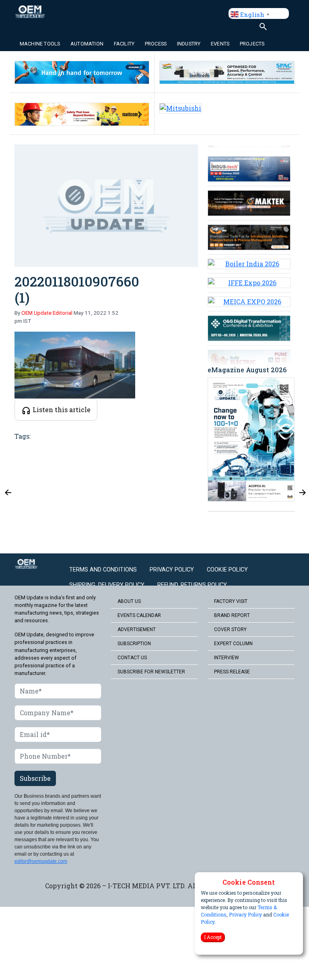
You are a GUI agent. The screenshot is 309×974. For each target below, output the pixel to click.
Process (156, 44)
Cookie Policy (227, 569)
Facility (124, 44)
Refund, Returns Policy (192, 585)
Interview (226, 657)
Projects (252, 44)
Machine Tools (40, 44)
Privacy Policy (245, 914)
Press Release (232, 672)
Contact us (132, 657)
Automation (86, 44)
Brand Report (232, 615)
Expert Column (233, 643)
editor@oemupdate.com (40, 861)
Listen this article (61, 409)
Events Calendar (139, 615)
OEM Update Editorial (46, 313)
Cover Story (230, 629)
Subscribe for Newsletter (151, 672)
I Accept (213, 937)
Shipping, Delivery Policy (106, 585)
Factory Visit (230, 601)
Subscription (134, 643)
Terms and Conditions (103, 569)
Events (220, 44)
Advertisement (136, 629)
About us (129, 601)
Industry (189, 44)
